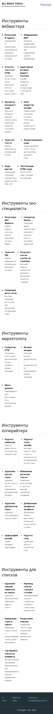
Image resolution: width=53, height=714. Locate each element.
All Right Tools (12, 3)
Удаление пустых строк (10, 474)
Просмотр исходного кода (10, 105)
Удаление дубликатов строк (11, 506)
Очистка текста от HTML (10, 70)
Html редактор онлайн (29, 105)
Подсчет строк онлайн (28, 442)
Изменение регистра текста (26, 474)
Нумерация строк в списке (11, 621)
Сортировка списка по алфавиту (11, 653)
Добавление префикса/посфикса (30, 506)
